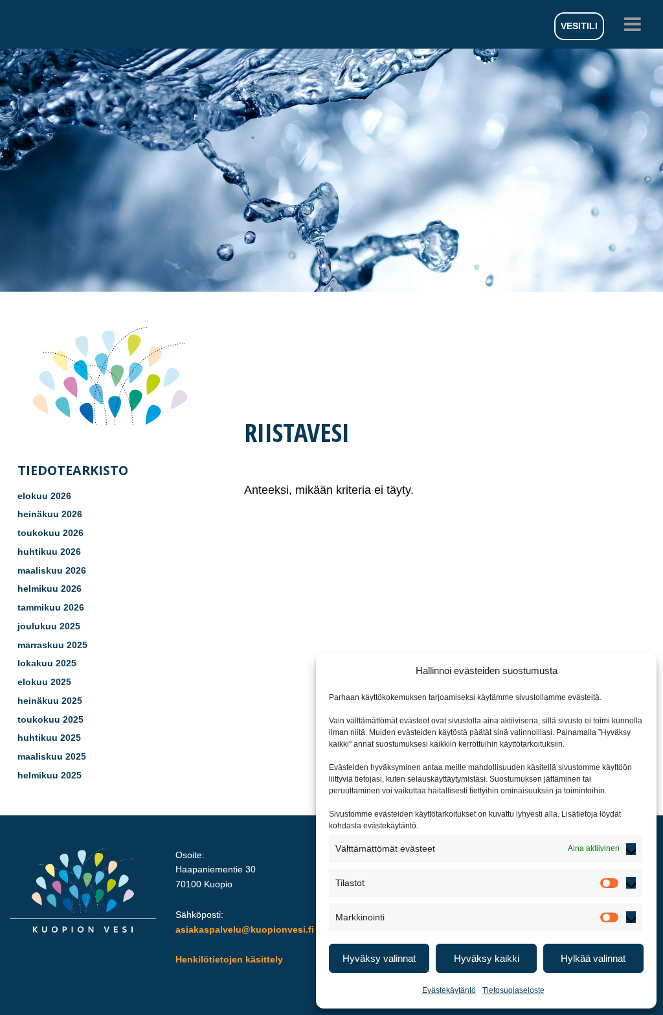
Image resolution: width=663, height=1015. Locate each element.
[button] (331, 24)
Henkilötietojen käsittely (229, 959)
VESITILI (579, 26)
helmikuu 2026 (49, 588)
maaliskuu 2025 (51, 756)
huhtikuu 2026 (49, 551)
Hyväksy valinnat (379, 958)
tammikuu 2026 (50, 607)
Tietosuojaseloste (513, 990)
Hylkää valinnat (593, 958)
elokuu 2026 (44, 496)
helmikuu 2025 (49, 775)
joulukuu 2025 (48, 626)
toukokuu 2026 (50, 533)
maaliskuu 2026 (51, 570)
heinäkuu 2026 (49, 514)
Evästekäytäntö (449, 990)
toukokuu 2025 (50, 719)
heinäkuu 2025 (49, 700)
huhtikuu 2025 (49, 737)
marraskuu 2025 (52, 645)
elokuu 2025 (44, 682)
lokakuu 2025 (46, 663)
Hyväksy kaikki (486, 958)
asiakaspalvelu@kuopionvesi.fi (244, 929)
